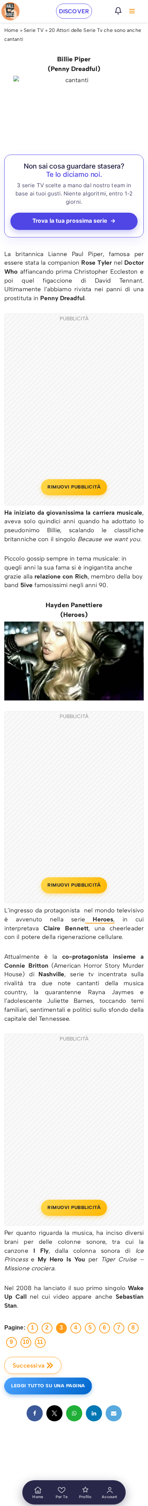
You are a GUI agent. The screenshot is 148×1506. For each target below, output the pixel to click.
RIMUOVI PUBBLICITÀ (74, 487)
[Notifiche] (118, 10)
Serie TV (34, 30)
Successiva (29, 1365)
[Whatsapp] (74, 1413)
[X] (54, 1413)
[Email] (114, 1413)
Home (11, 30)
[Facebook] (35, 1413)
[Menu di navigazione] (132, 11)
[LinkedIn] (94, 1413)
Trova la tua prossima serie (74, 220)
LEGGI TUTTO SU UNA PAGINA (48, 1385)
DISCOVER (74, 11)
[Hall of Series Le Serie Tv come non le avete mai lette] (10, 11)
